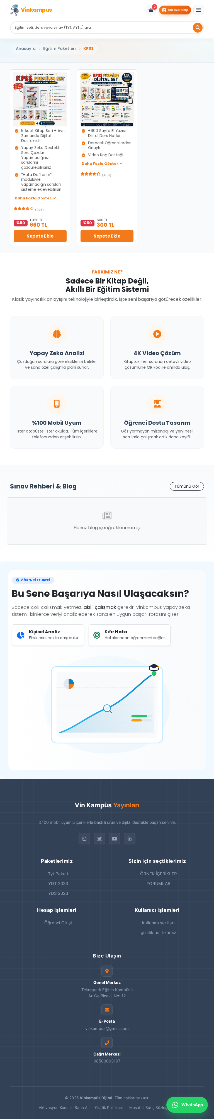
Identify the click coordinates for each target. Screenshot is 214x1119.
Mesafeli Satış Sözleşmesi (152, 1107)
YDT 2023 (58, 883)
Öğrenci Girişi (178, 10)
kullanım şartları (158, 922)
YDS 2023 (58, 893)
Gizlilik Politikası (109, 1107)
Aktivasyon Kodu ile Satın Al (63, 1107)
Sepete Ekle (40, 236)
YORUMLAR (159, 883)
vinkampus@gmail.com (107, 1028)
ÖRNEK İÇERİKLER (158, 873)
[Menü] (198, 10)
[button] (35, 198)
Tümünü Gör (186, 486)
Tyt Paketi (58, 873)
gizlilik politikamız (158, 932)
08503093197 (107, 1061)
